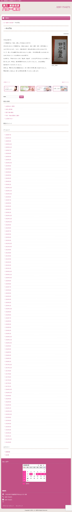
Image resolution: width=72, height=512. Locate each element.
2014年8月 (8, 442)
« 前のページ (6, 82)
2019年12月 (9, 308)
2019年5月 (8, 321)
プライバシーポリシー (8, 506)
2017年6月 (8, 377)
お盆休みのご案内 (10, 106)
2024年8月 (8, 169)
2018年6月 (8, 349)
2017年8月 (8, 374)
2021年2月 (8, 265)
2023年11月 (9, 190)
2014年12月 (9, 439)
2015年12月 (9, 411)
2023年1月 (8, 212)
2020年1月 (8, 305)
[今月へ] (41, 465)
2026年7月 (8, 135)
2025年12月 (9, 144)
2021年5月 (8, 259)
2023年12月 (9, 187)
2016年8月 (8, 395)
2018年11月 (9, 339)
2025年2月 (8, 159)
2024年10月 (9, 162)
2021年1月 (8, 268)
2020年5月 (8, 293)
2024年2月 (8, 181)
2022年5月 (8, 234)
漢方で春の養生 (9, 112)
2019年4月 (8, 324)
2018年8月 (8, 346)
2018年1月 (8, 361)
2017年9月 (8, 371)
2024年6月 (8, 172)
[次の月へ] (44, 465)
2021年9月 (8, 249)
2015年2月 (8, 433)
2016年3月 (8, 405)
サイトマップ (19, 506)
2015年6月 (8, 420)
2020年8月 (8, 284)
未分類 (7, 455)
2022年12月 (9, 215)
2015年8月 (8, 417)
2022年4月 (8, 237)
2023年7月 (8, 200)
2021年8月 (8, 253)
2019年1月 (8, 333)
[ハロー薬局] (11, 11)
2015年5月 (8, 423)
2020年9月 (8, 280)
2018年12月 (9, 336)
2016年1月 (8, 408)
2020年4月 (8, 296)
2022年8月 (8, 228)
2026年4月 (8, 138)
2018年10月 (9, 343)
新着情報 (8, 452)
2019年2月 (8, 330)
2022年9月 (8, 225)
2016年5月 (8, 402)
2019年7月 (8, 318)
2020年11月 (9, 274)
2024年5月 (8, 175)
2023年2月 (8, 209)
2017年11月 (9, 367)
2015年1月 (8, 436)
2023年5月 (8, 203)
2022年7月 (8, 231)
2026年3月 (8, 141)
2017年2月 (8, 383)
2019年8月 (8, 315)
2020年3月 (8, 299)
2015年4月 (8, 426)
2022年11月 (9, 218)
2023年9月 (8, 197)
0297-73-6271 (63, 7)
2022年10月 (9, 221)
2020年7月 (8, 287)
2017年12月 (9, 364)
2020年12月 (9, 271)
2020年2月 (8, 302)
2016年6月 (8, 398)
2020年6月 (8, 290)
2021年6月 (8, 256)
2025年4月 (8, 156)
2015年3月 (8, 430)
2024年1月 (8, 184)
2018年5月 (8, 352)
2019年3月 (8, 327)
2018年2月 (8, 358)
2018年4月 (8, 355)
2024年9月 (8, 166)
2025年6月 (8, 153)
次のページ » (65, 82)
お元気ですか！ (9, 118)
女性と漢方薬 (9, 109)
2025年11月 (9, 147)
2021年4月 (8, 262)
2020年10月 (9, 277)
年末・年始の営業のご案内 (12, 115)
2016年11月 (9, 392)
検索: (4, 96)
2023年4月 (8, 206)
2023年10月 (9, 194)
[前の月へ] (37, 465)
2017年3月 (8, 380)
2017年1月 (8, 386)
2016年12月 (9, 389)
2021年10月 (9, 246)
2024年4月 (8, 178)
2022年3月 (8, 240)
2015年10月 (9, 414)
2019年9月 (8, 312)
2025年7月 (8, 150)
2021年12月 (9, 243)
